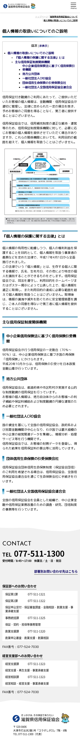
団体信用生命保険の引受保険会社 (44, 83)
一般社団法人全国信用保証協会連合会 (47, 87)
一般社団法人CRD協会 (36, 78)
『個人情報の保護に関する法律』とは (39, 57)
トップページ (41, 17)
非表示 (43, 45)
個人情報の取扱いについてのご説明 (60, 20)
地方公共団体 (31, 74)
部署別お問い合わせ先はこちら (56, 572)
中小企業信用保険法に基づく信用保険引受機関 (48, 67)
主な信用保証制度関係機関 (32, 62)
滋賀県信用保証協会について (64, 17)
